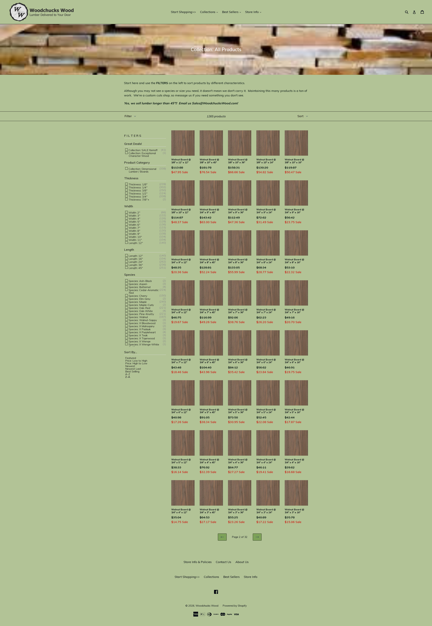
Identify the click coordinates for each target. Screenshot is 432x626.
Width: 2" (134, 212)
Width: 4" (134, 218)
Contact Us (223, 562)
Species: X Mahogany (141, 326)
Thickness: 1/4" (137, 187)
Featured (130, 358)
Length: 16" (135, 258)
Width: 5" (134, 221)
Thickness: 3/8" (137, 190)
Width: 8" (134, 230)
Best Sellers (232, 12)
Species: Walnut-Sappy (142, 319)
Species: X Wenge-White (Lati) (143, 345)
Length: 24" (135, 261)
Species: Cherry (137, 295)
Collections (210, 12)
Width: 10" (135, 236)
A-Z (127, 374)
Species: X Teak (138, 335)
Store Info (254, 12)
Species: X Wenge (139, 341)
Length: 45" (135, 267)
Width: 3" (134, 215)
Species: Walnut (138, 316)
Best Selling (132, 371)
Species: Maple (137, 301)
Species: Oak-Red (139, 307)
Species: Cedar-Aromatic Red (143, 291)
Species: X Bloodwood (141, 322)
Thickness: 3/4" (137, 196)
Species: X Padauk (139, 329)
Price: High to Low (136, 363)
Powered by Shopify (235, 605)
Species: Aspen (137, 283)
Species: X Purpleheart (142, 332)
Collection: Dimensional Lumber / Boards (142, 170)
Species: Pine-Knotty (141, 313)
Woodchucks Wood (207, 605)
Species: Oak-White (140, 310)
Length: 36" (135, 264)
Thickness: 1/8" (137, 184)
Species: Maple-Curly (141, 304)
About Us (242, 562)
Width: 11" (135, 239)
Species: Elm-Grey (139, 298)
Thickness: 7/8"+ (138, 199)
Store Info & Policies (198, 562)
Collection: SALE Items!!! (142, 149)
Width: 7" (134, 227)
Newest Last (133, 368)
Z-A (127, 376)
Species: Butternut (139, 286)
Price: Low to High (136, 360)
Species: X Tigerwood (141, 338)
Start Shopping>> (183, 12)
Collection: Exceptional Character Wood (142, 154)
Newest (130, 366)
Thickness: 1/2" (137, 193)
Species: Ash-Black (140, 280)
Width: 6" (134, 224)
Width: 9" (134, 233)
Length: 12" (135, 242)
